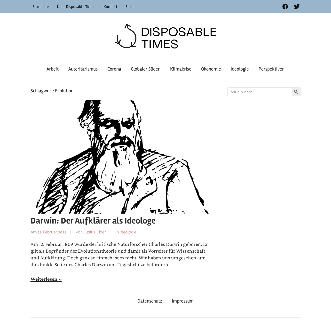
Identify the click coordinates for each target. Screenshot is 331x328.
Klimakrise (180, 69)
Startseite (40, 6)
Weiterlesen (44, 279)
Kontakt (110, 6)
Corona (114, 69)
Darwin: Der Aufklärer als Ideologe (93, 221)
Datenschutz (149, 301)
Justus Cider (95, 232)
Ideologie (240, 69)
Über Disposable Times (76, 6)
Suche (130, 6)
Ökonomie (211, 69)
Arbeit (53, 69)
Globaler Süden (145, 69)
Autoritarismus (83, 69)
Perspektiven (271, 69)
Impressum (183, 301)
